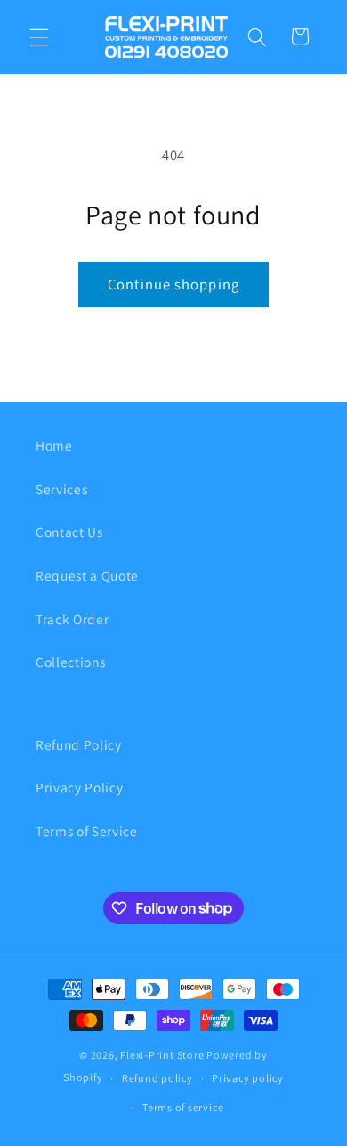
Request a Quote (87, 575)
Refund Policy (79, 744)
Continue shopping (173, 284)
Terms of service (182, 1107)
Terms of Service (87, 831)
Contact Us (69, 531)
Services (61, 489)
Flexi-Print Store (162, 1054)
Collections (70, 662)
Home (54, 445)
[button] (39, 36)
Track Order (72, 619)
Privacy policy (248, 1078)
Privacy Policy (79, 787)
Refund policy (157, 1078)
